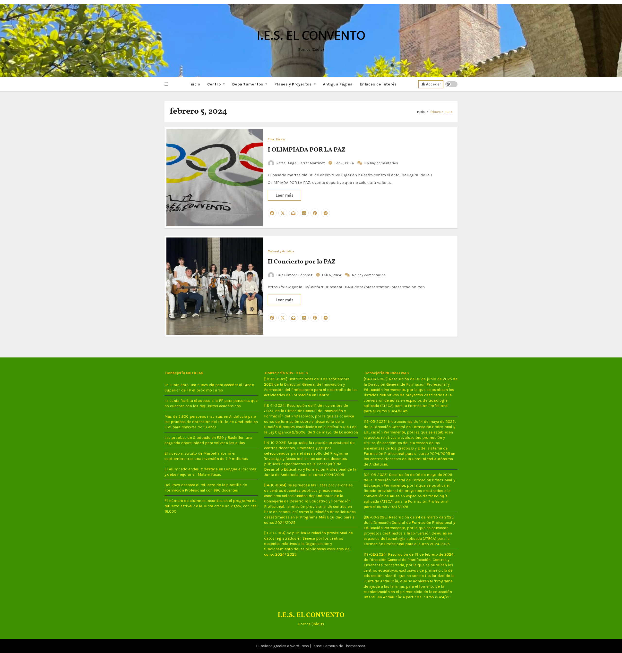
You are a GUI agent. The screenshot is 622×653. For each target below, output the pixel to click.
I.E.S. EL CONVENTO (311, 35)
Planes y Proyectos (294, 84)
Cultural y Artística (281, 251)
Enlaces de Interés (378, 84)
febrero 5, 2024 (441, 112)
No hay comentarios (381, 163)
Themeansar (354, 646)
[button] (166, 84)
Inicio (194, 84)
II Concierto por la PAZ (302, 261)
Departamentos (248, 84)
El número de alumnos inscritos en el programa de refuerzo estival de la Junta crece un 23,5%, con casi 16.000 (211, 506)
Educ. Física (276, 139)
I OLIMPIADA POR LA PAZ (307, 149)
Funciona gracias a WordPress (283, 646)
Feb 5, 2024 (344, 163)
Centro (214, 84)
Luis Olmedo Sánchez (294, 275)
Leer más (285, 195)
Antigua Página (338, 84)
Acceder (433, 84)
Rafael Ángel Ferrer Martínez (300, 163)
